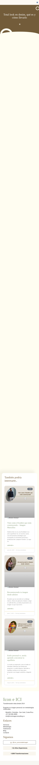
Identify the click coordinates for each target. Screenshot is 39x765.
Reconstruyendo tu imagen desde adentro (17, 593)
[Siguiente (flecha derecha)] (6, 764)
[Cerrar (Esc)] (14, 762)
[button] (37, 2)
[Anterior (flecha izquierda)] (2, 764)
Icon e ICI (12, 699)
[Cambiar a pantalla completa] (6, 762)
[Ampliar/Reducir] (2, 762)
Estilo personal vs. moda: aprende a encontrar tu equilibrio (17, 657)
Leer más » (10, 545)
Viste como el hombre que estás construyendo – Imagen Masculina (19, 525)
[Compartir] (10, 762)
